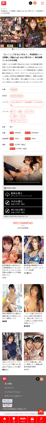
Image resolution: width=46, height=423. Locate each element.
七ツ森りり (28, 273)
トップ (3, 8)
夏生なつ (5, 369)
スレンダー (29, 111)
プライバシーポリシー (13, 396)
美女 (20, 111)
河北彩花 (14, 89)
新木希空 (27, 326)
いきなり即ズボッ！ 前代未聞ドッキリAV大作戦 (26, 104)
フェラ (22, 116)
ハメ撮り (14, 116)
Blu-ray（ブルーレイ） (18, 121)
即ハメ (13, 111)
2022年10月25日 (16, 96)
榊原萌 (4, 321)
